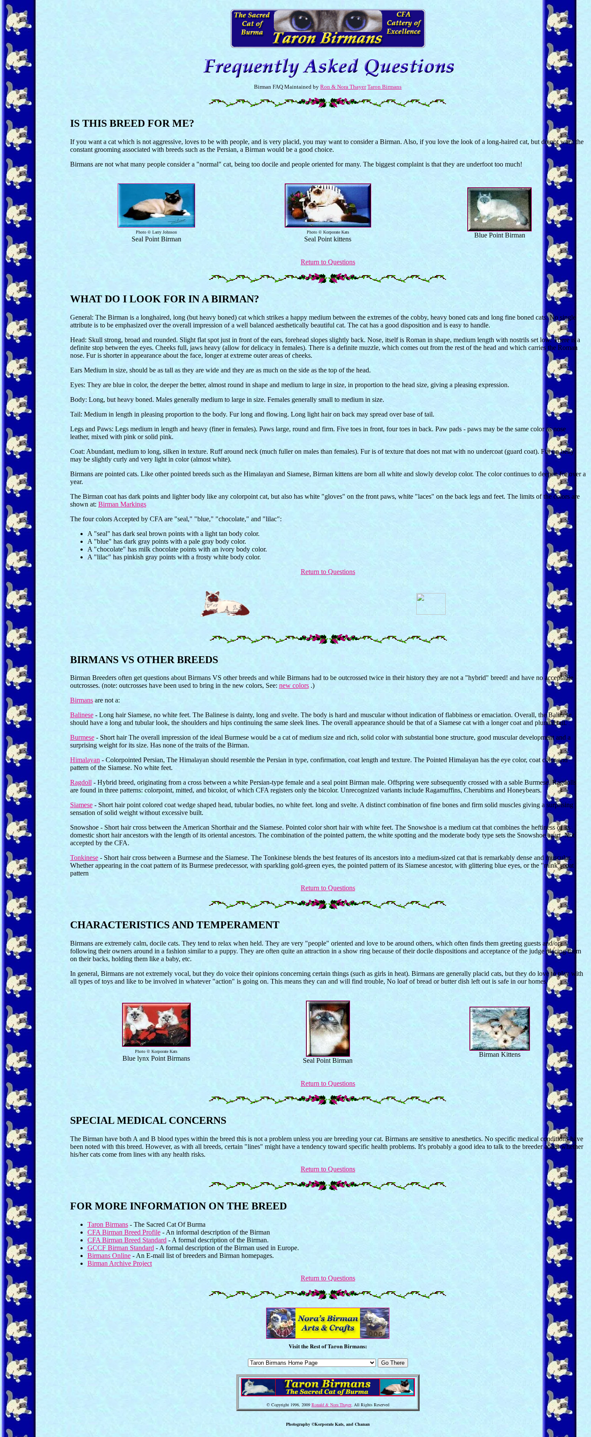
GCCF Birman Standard (120, 1247)
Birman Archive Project (119, 1263)
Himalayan (85, 759)
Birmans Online (109, 1255)
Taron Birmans (384, 86)
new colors (294, 685)
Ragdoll (81, 782)
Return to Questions (328, 262)
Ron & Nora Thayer (343, 86)
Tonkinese (84, 857)
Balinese (81, 714)
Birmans (81, 700)
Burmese (82, 737)
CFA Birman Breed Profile (124, 1232)
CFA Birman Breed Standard (127, 1240)
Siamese (81, 804)
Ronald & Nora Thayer (331, 1405)
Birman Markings (122, 504)
